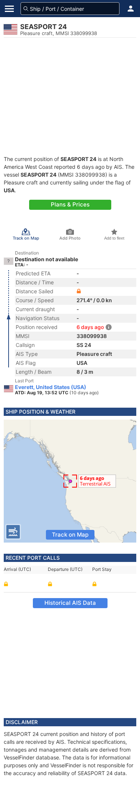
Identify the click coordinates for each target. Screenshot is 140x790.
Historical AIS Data (70, 602)
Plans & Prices (70, 204)
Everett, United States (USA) (50, 387)
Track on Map (70, 534)
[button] (130, 8)
